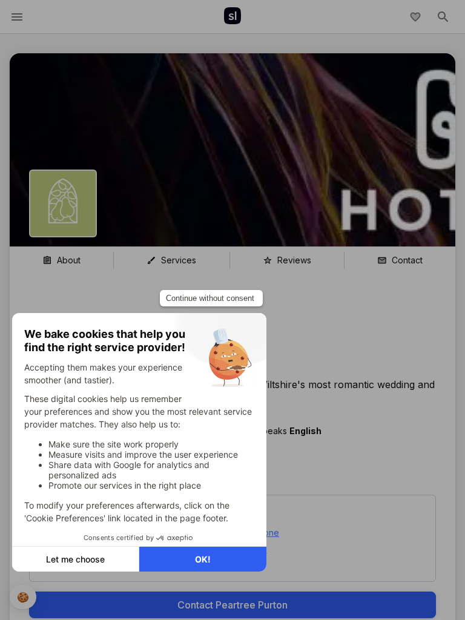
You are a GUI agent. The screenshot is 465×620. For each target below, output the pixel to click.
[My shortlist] (415, 17)
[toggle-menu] (17, 17)
